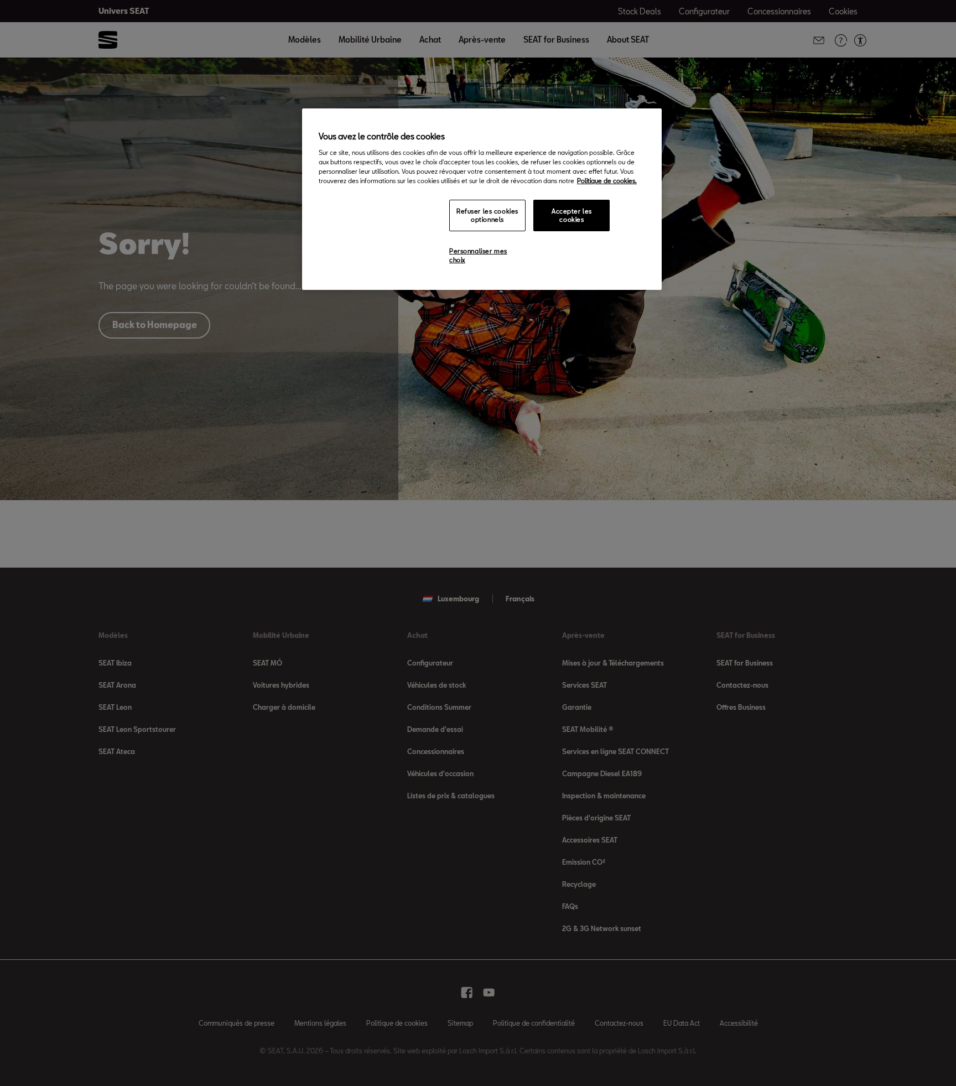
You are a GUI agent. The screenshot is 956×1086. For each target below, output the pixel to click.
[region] (482, 199)
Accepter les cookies (572, 215)
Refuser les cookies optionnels (487, 215)
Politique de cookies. (607, 180)
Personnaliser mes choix (478, 255)
